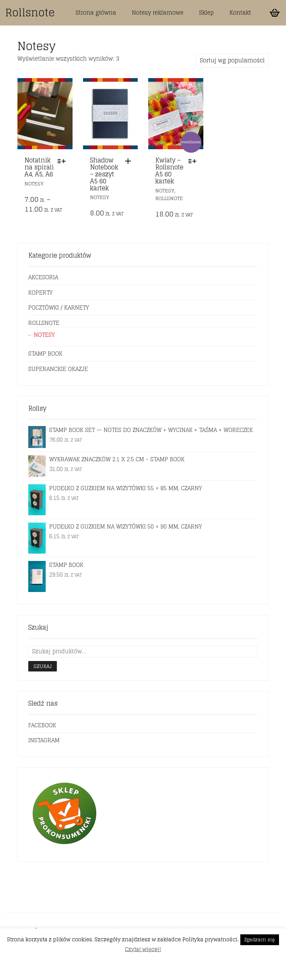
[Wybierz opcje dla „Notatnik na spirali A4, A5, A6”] (63, 161)
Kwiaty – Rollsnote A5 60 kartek (169, 170)
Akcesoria (43, 277)
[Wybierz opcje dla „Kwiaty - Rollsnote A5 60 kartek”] (194, 161)
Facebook (42, 725)
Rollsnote (30, 12)
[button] (129, 161)
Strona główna (96, 12)
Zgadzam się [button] (259, 940)
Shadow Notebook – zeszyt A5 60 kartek (104, 173)
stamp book (45, 353)
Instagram (44, 740)
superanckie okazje (58, 369)
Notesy (34, 183)
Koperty (40, 292)
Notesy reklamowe (157, 12)
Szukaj (42, 666)
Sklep (206, 12)
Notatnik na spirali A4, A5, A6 (39, 167)
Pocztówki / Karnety (58, 307)
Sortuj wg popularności (232, 60)
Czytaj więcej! (143, 949)
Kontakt (240, 12)
